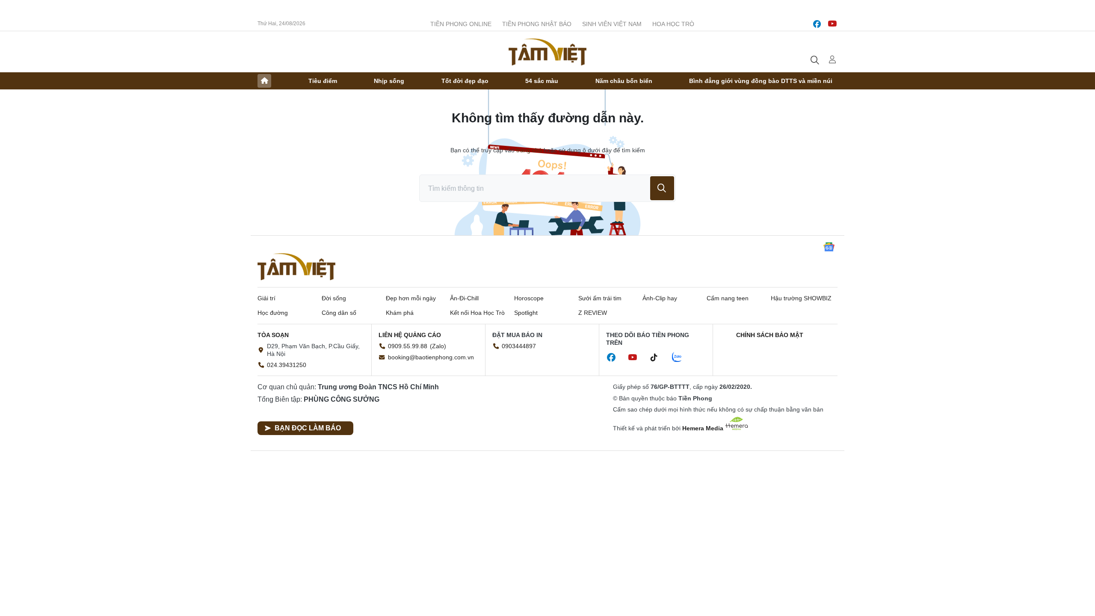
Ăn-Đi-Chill (464, 298)
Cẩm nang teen (728, 298)
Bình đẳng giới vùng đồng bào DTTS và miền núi (760, 80)
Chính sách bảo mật (769, 335)
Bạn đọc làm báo (308, 428)
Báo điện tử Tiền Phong (547, 51)
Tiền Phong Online (460, 24)
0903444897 (519, 346)
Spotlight (526, 312)
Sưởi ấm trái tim (599, 298)
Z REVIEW (592, 312)
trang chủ (529, 150)
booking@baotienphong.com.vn (431, 357)
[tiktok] (658, 357)
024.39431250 (286, 364)
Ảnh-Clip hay (659, 298)
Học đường (272, 312)
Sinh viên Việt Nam (612, 24)
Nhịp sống (389, 80)
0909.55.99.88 (407, 346)
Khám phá (400, 312)
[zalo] (681, 357)
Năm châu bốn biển (623, 80)
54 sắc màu (541, 80)
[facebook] (817, 24)
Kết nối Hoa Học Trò (477, 312)
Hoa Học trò (673, 24)
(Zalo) (438, 346)
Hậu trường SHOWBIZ (801, 298)
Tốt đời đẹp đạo (464, 80)
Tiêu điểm (322, 80)
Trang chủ (264, 81)
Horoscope (529, 298)
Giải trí (266, 298)
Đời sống (334, 298)
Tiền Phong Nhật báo (536, 24)
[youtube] (832, 24)
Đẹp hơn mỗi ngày (411, 298)
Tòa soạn (273, 335)
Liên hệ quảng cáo (410, 335)
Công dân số (339, 312)
